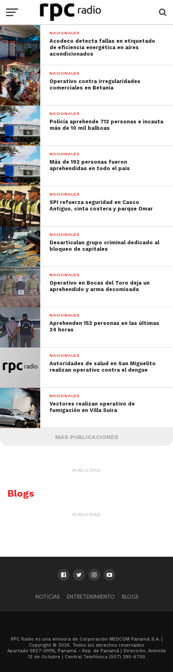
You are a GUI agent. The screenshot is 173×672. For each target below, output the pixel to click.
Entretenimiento (91, 596)
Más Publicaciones (86, 437)
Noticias (47, 596)
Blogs (130, 596)
